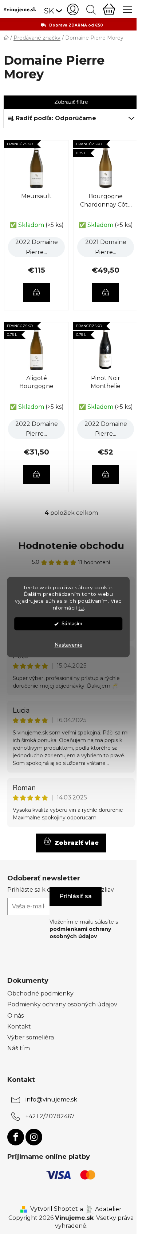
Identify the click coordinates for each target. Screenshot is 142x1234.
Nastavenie (68, 644)
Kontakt (19, 1026)
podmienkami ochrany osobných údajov (80, 933)
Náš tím (18, 1048)
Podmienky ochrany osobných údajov (62, 1004)
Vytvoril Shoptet (54, 1208)
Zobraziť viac (77, 842)
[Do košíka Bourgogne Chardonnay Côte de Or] (105, 292)
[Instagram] (33, 1137)
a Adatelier (101, 1208)
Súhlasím (72, 623)
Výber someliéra (30, 1037)
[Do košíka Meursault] (36, 292)
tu (81, 608)
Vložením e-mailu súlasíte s (84, 929)
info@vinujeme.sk (51, 1099)
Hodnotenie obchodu (71, 545)
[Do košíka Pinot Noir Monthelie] (105, 474)
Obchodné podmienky (40, 993)
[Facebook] (15, 1137)
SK (49, 10)
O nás (15, 1015)
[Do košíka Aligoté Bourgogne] (36, 474)
